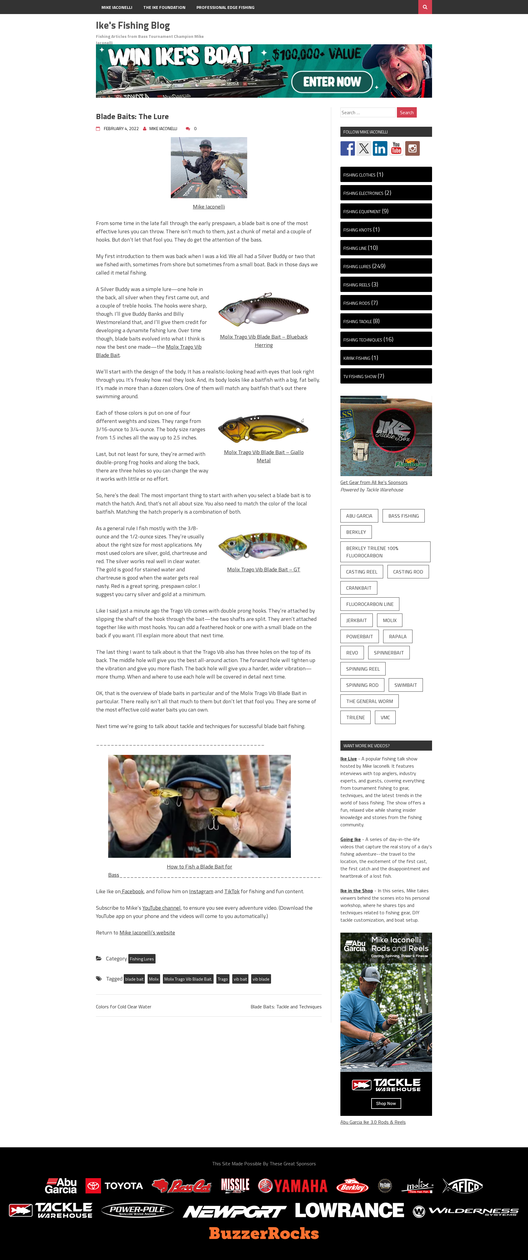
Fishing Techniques (362, 340)
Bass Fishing (403, 515)
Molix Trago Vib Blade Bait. (188, 979)
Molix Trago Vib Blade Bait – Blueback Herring (264, 341)
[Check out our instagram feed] (412, 148)
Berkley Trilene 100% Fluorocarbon (372, 551)
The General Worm (369, 701)
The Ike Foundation (164, 7)
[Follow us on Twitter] (364, 148)
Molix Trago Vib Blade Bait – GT (263, 569)
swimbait (405, 685)
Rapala (398, 636)
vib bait (240, 979)
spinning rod (362, 685)
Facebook (132, 891)
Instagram (201, 891)
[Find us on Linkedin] (380, 148)
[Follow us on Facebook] (347, 148)
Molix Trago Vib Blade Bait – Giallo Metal (264, 456)
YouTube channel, (162, 908)
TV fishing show (359, 376)
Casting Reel (361, 571)
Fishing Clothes (359, 175)
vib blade (261, 979)
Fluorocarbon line (370, 604)
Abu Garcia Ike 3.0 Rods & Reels (373, 1122)
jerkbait (356, 620)
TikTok (232, 891)
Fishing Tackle (357, 321)
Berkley (356, 532)
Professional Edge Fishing (225, 7)
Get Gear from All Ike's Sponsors (374, 482)
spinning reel (363, 668)
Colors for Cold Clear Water (123, 1006)
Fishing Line (355, 248)
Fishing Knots (357, 230)
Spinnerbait (389, 652)
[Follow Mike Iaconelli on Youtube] (396, 148)
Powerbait (359, 636)
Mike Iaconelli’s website (147, 932)
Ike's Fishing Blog (133, 25)
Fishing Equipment (362, 211)
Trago (223, 979)
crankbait (359, 588)
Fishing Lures (142, 959)
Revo (352, 652)
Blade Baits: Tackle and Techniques (286, 1006)
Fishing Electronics (363, 193)
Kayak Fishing (356, 358)
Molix (154, 979)
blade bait (134, 979)
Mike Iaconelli (116, 7)
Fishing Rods (356, 303)
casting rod (408, 571)
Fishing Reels (356, 285)
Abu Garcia (359, 515)
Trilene (355, 717)
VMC (385, 717)
